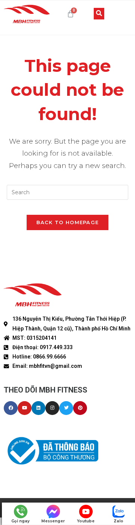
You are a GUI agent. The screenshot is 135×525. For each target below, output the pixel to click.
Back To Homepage (67, 222)
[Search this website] (67, 191)
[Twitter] (66, 408)
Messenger (53, 521)
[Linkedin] (38, 408)
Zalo (118, 521)
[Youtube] (25, 408)
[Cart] (70, 14)
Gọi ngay (20, 521)
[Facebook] (11, 408)
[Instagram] (52, 408)
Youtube (85, 521)
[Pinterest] (80, 408)
